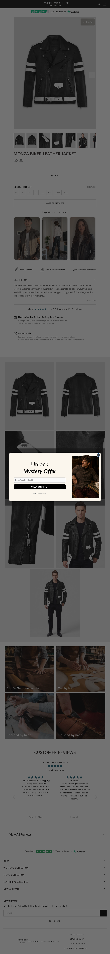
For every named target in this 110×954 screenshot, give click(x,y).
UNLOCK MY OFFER (39, 487)
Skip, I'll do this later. (39, 493)
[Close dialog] (98, 455)
